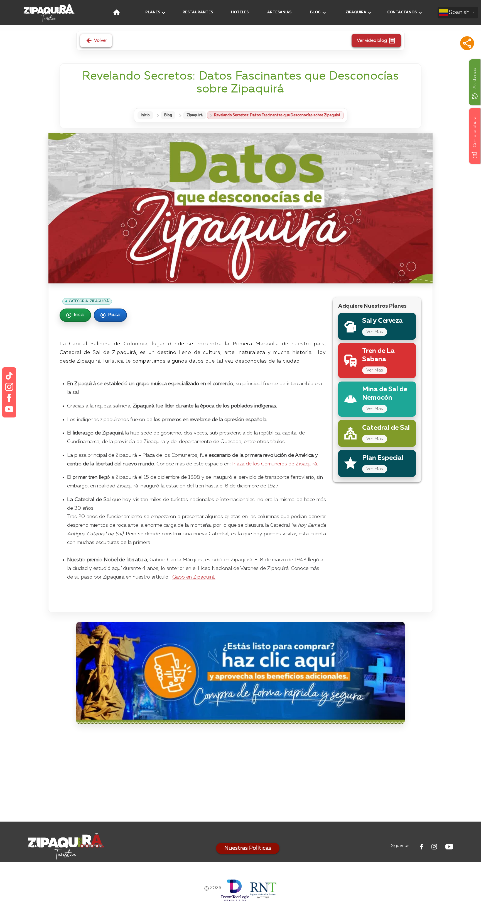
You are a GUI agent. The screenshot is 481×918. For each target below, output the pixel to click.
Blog (168, 115)
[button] (467, 43)
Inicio (145, 115)
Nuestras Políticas (247, 848)
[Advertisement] (240, 774)
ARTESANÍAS (279, 12)
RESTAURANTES (198, 12)
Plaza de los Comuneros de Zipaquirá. (275, 464)
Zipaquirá (194, 115)
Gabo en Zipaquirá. (193, 577)
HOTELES (240, 12)
